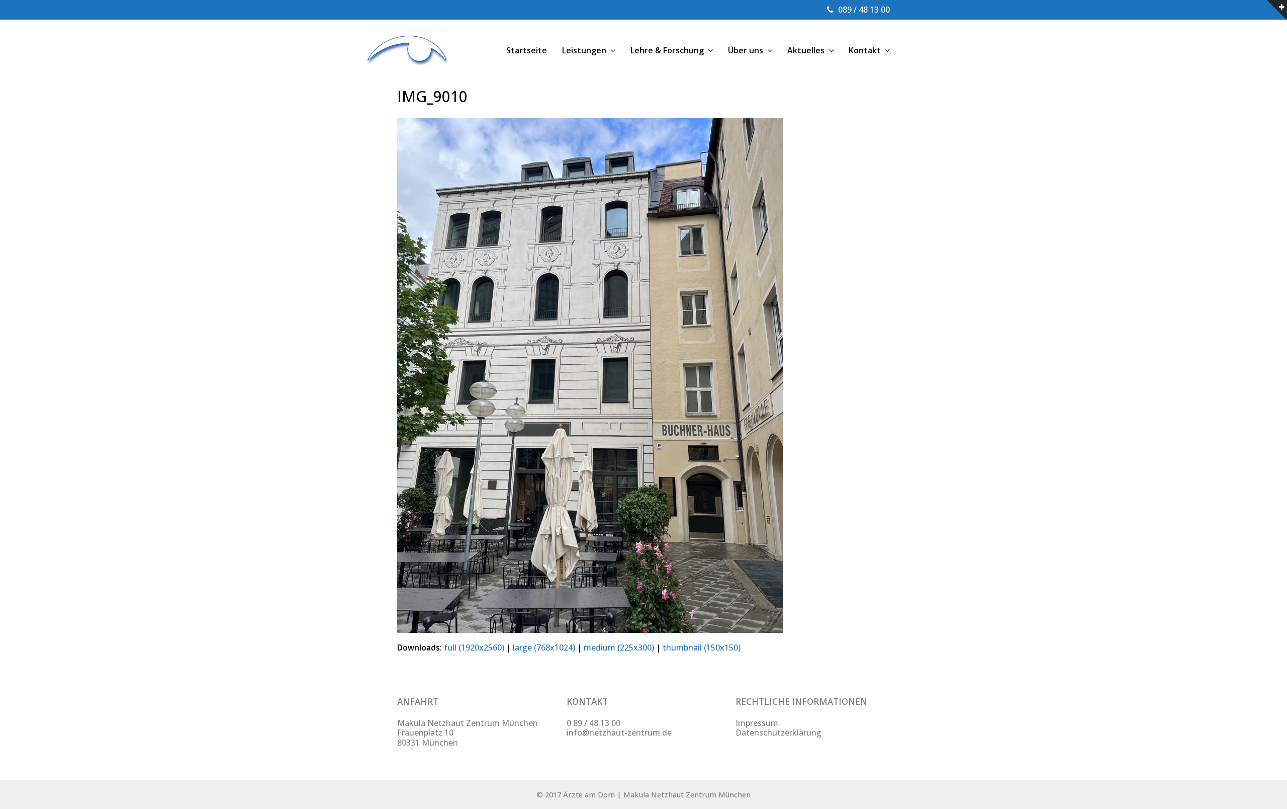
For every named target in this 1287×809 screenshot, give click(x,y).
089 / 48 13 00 (864, 9)
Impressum (757, 723)
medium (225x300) (619, 647)
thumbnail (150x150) (702, 647)
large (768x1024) (544, 647)
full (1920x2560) (474, 647)
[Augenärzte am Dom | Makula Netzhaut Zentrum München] (407, 49)
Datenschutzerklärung (778, 732)
